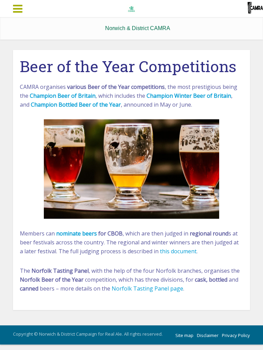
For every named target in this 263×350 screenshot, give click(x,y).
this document (178, 251)
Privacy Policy (236, 335)
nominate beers (76, 233)
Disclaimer (207, 335)
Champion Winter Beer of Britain (189, 95)
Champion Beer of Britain (63, 95)
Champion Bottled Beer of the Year (76, 104)
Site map (184, 335)
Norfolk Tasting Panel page (147, 288)
